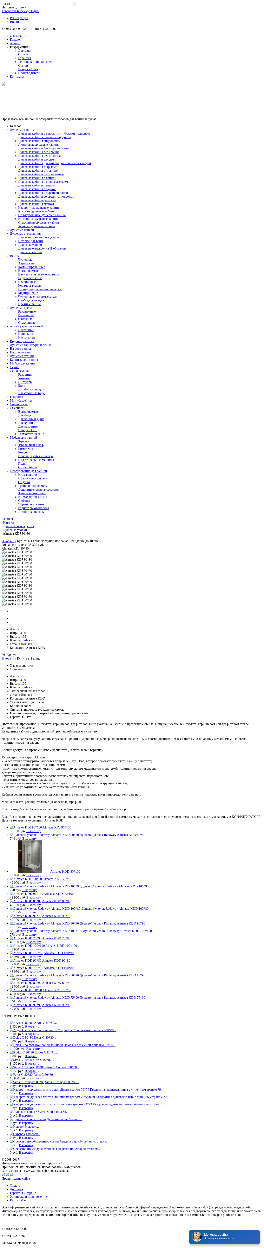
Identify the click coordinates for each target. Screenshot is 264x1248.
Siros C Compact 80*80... (62, 1067)
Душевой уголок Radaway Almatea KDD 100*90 (114, 886)
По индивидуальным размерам (40, 289)
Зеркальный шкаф (31, 445)
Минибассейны (21, 400)
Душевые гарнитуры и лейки (30, 345)
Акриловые (26, 263)
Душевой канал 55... (54, 1111)
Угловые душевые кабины (36, 226)
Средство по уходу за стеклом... (78, 1149)
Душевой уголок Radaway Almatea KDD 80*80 (112, 835)
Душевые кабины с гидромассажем (43, 181)
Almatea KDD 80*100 (65, 871)
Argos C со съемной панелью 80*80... (90, 1030)
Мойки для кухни (22, 363)
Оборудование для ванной (28, 471)
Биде (21, 385)
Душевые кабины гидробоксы (39, 141)
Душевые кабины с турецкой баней (43, 193)
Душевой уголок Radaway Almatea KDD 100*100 (117, 931)
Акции (15, 43)
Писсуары (25, 382)
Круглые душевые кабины (36, 211)
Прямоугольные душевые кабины (42, 215)
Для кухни (25, 422)
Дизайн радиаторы (31, 511)
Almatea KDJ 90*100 (56, 827)
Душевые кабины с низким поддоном (44, 137)
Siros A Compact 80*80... (62, 1082)
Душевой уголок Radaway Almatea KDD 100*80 (114, 908)
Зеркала (23, 441)
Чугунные (25, 259)
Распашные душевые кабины (38, 218)
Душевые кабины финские (37, 200)
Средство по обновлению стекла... (84, 1141)
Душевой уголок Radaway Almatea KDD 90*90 (112, 923)
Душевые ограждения (25, 233)
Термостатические (31, 434)
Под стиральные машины (36, 460)
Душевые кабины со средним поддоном (46, 196)
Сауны (14, 367)
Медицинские (28, 293)
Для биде (24, 415)
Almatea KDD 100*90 (59, 953)
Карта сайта (18, 1200)
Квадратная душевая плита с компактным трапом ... (129, 1104)
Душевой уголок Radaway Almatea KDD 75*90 (112, 997)
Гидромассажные (30, 278)
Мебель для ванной (23, 437)
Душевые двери (21, 307)
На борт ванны (20, 348)
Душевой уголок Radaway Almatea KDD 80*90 (112, 975)
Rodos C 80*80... (46, 1052)
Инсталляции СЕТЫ (32, 497)
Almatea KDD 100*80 (59, 968)
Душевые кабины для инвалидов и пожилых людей (54, 163)
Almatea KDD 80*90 (56, 982)
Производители (29, 73)
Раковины (25, 374)
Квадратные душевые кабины (39, 207)
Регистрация (19, 18)
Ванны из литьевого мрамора (39, 274)
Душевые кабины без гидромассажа (43, 148)
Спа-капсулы (19, 404)
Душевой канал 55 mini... (64, 1119)
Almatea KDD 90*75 (56, 916)
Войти (14, 21)
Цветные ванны (29, 304)
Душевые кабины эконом (36, 204)
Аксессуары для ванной (27, 326)
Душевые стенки (30, 252)
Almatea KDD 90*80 (56, 960)
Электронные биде (31, 393)
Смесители (17, 408)
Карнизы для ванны (24, 359)
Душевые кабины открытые (38, 170)
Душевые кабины (22, 129)
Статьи (23, 65)
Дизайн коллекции (31, 389)
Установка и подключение (36, 61)
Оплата (23, 54)
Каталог (15, 39)
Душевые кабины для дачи (37, 159)
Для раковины (28, 426)
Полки (22, 463)
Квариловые (27, 282)
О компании (18, 35)
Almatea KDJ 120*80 (56, 879)
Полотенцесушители (32, 478)
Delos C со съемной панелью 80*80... (90, 1045)
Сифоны (24, 500)
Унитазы (24, 378)
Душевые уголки (30, 244)
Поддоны (16, 396)
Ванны (15, 256)
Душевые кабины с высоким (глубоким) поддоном (54, 133)
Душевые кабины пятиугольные (41, 174)
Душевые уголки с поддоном (38, 237)
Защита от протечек (32, 493)
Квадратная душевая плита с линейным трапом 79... (126, 1089)
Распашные (26, 315)
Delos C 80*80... (45, 1037)
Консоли (24, 452)
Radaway (27, 640)
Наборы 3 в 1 (27, 430)
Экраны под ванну (31, 504)
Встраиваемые (28, 270)
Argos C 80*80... (45, 1022)
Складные (25, 319)
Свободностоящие (31, 300)
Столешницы (27, 467)
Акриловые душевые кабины (38, 144)
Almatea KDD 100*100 (61, 945)
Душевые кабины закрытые (37, 167)
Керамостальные (29, 285)
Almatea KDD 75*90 (56, 938)
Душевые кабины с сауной (37, 189)
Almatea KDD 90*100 (59, 893)
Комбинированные (31, 267)
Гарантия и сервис (23, 1193)
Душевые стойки (22, 356)
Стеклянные (26, 322)
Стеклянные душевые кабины (39, 222)
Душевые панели (22, 230)
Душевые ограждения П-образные (42, 248)
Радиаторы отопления (33, 508)
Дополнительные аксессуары (38, 489)
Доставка (24, 50)
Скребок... (33, 1134)
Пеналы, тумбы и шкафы (35, 456)
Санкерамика (19, 371)
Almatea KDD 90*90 (56, 1005)
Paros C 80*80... (44, 1074)
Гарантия (24, 58)
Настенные (26, 330)
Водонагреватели (22, 341)
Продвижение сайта (16, 1178)
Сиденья (24, 482)
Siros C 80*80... (43, 1060)
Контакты (17, 76)
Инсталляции (27, 474)
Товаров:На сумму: (20, 11)
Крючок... (32, 1126)
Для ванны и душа (31, 419)
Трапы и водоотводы (33, 485)
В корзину (9, 541)
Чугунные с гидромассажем (37, 296)
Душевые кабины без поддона (39, 155)
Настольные (26, 337)
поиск (22, 7)
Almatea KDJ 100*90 (56, 990)
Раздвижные (27, 311)
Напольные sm (20, 352)
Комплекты (26, 448)
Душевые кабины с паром (36, 185)
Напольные (26, 333)
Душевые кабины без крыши (38, 152)
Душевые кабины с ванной (37, 178)
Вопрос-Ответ (28, 69)
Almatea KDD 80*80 (56, 901)
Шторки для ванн (30, 241)
